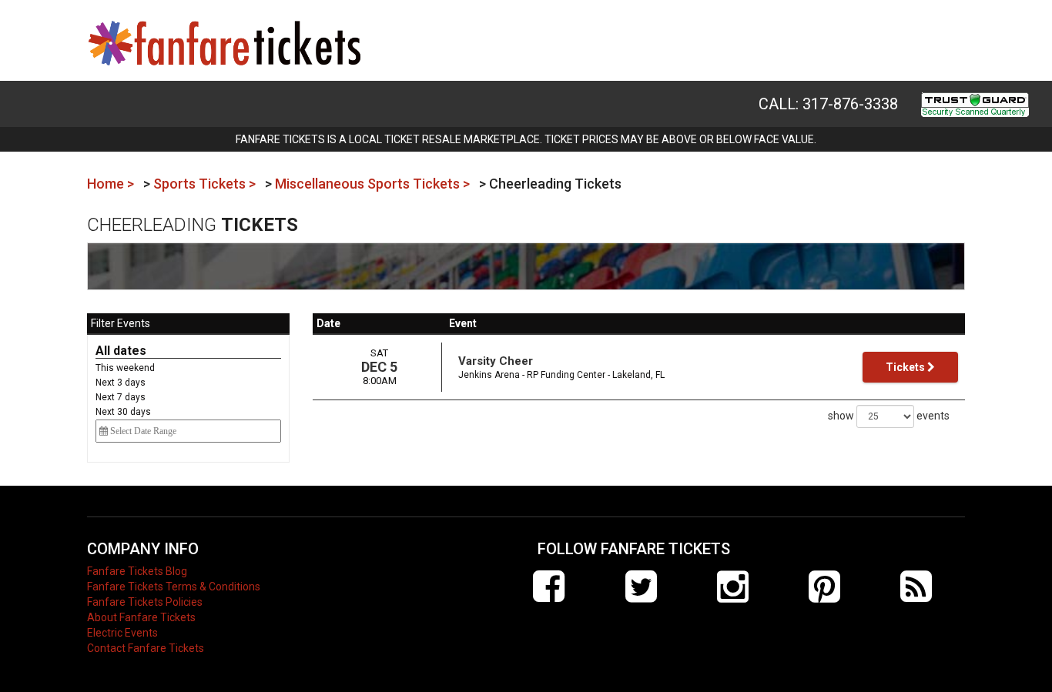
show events (889, 416)
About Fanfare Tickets (141, 617)
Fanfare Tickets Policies (145, 602)
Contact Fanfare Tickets (145, 648)
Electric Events (122, 633)
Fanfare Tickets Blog (137, 571)
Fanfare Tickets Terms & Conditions (173, 586)
